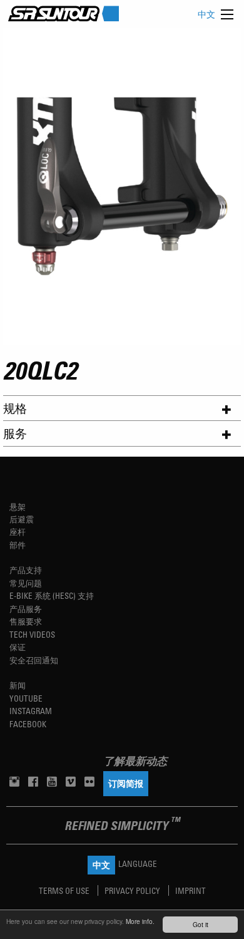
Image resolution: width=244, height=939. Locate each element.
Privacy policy (133, 890)
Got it (200, 924)
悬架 (17, 506)
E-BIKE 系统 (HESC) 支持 (51, 595)
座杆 (17, 531)
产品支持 (25, 569)
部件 (17, 544)
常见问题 (25, 583)
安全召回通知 (33, 660)
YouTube (26, 698)
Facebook (27, 724)
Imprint (190, 890)
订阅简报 (125, 783)
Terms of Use (65, 890)
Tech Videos (32, 634)
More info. (140, 921)
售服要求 (25, 621)
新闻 (17, 685)
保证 (17, 646)
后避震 (21, 519)
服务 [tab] (15, 433)
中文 (206, 14)
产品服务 (25, 608)
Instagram (30, 710)
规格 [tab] (15, 408)
